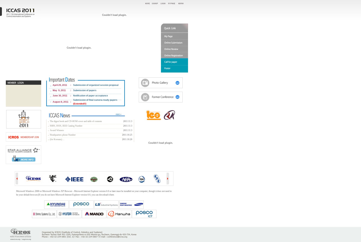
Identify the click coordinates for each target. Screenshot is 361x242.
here (112, 194)
